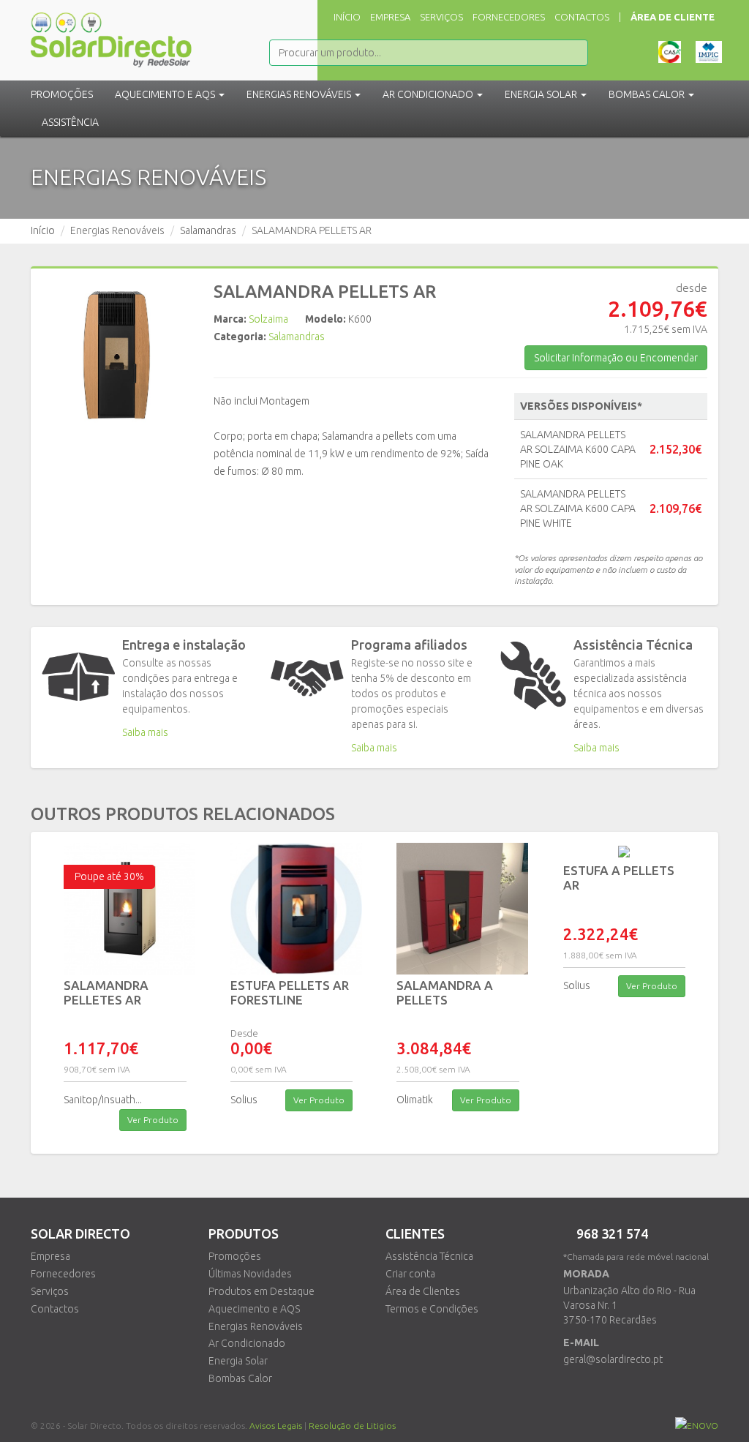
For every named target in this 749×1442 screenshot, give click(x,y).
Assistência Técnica (429, 1256)
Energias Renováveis (255, 1326)
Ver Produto (152, 1119)
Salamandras (208, 230)
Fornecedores (509, 17)
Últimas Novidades (250, 1274)
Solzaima (268, 319)
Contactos (581, 17)
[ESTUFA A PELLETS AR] (624, 851)
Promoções (62, 94)
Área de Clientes (422, 1291)
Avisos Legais (275, 1425)
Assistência (70, 122)
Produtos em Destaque (261, 1291)
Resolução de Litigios (352, 1425)
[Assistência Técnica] (533, 676)
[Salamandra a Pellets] (457, 909)
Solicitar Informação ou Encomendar (616, 358)
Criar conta (410, 1274)
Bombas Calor (240, 1378)
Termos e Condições (431, 1309)
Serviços (441, 17)
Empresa (390, 17)
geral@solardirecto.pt (613, 1359)
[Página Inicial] (111, 33)
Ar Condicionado (246, 1343)
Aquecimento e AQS (254, 1309)
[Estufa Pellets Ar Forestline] (291, 909)
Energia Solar (238, 1361)
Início (347, 17)
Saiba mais (145, 732)
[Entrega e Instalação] (78, 677)
